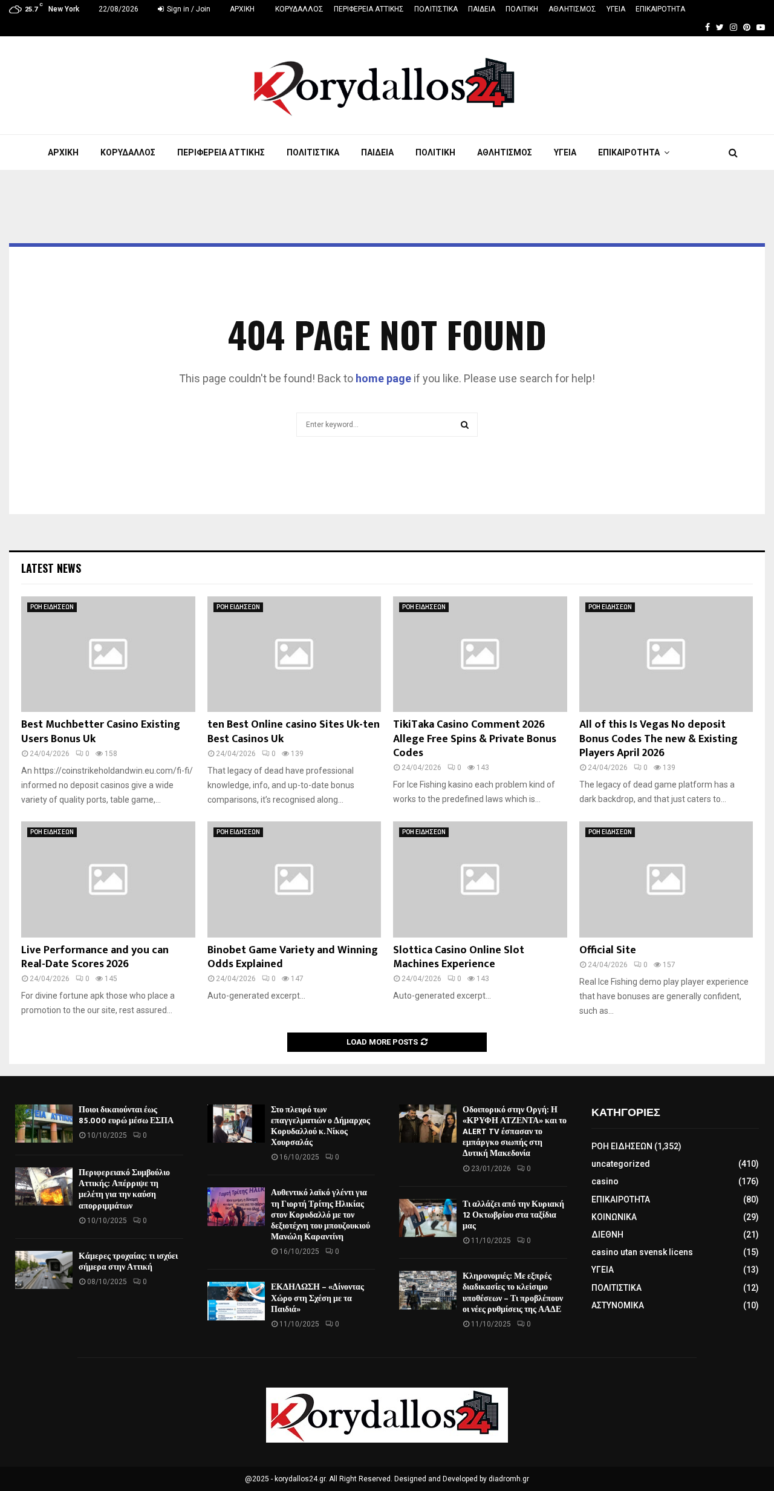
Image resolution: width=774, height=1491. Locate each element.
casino (605, 1181)
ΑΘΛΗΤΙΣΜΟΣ (572, 9)
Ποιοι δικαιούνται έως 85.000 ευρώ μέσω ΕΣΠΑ (126, 1115)
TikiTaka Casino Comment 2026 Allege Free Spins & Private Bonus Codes (474, 739)
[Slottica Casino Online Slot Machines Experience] (480, 879)
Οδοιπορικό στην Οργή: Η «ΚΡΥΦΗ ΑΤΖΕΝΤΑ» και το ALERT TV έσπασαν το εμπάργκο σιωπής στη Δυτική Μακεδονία (515, 1132)
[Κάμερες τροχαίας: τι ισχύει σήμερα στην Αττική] (44, 1270)
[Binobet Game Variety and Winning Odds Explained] (294, 879)
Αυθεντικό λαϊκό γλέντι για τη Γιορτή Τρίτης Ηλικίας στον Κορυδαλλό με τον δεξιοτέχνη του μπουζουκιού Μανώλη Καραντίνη (320, 1215)
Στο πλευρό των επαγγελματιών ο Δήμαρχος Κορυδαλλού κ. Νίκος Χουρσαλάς (320, 1126)
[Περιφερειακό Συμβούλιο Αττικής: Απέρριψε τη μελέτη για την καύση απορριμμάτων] (44, 1186)
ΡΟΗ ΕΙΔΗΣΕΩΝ (52, 607)
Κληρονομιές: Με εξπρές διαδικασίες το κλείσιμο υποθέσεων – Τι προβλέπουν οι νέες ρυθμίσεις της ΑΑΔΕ (513, 1292)
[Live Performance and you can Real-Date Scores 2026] (108, 879)
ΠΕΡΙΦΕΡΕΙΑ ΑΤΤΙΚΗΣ (369, 9)
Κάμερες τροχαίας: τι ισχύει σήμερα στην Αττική (128, 1261)
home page (383, 378)
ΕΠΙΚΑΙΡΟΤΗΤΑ (660, 9)
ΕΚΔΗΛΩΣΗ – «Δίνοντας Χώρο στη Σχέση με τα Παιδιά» (317, 1298)
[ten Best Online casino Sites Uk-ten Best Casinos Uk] (294, 654)
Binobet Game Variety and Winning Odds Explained (292, 957)
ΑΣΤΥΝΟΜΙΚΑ (617, 1305)
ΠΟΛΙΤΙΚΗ (522, 9)
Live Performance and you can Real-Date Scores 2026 (95, 957)
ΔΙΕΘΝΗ (607, 1234)
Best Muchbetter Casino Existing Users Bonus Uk (100, 732)
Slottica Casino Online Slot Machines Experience (458, 957)
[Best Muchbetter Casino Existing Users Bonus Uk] (108, 654)
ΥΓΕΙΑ (616, 9)
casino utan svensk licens (642, 1252)
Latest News (51, 568)
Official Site (607, 950)
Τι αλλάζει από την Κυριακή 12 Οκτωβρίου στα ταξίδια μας (513, 1215)
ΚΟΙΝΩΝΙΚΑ (614, 1217)
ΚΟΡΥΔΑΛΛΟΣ (299, 9)
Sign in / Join (187, 9)
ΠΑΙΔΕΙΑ (481, 9)
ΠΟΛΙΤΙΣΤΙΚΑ (436, 9)
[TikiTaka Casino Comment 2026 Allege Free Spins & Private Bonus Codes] (480, 654)
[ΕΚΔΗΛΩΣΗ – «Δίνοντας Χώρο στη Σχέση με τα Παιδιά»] (236, 1301)
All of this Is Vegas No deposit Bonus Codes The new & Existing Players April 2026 (658, 739)
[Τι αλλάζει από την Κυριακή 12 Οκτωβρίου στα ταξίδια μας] (428, 1218)
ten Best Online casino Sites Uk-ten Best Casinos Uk (293, 732)
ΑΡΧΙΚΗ (242, 9)
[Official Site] (666, 879)
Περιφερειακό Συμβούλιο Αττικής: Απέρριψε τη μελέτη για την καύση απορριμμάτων (124, 1189)
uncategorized (620, 1164)
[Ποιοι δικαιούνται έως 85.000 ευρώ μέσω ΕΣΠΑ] (44, 1123)
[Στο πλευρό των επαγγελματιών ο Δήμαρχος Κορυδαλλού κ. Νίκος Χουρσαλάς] (236, 1123)
